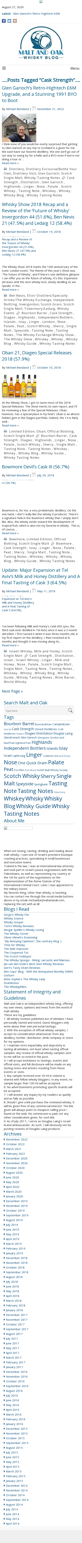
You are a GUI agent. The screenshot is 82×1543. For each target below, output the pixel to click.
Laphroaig (18, 755)
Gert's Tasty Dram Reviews (22, 968)
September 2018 (17, 1272)
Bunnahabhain (43, 724)
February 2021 (15, 1153)
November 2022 (17, 1139)
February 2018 (15, 1305)
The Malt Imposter (16, 949)
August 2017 (14, 1334)
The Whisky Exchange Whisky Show (45, 335)
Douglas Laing (63, 733)
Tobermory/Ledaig (39, 308)
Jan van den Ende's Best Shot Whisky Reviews (34, 964)
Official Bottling (60, 431)
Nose (41, 186)
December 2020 (16, 1158)
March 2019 (14, 1244)
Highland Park (23, 743)
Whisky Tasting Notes (42, 177)
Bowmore (17, 539)
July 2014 (12, 1509)
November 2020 (17, 1163)
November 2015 (17, 1433)
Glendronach (12, 737)
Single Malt (65, 444)
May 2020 (12, 1182)
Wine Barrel (64, 677)
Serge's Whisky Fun (16, 914)
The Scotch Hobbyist (17, 956)
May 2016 (12, 1405)
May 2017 (12, 1348)
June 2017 (12, 1343)
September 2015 (17, 1443)
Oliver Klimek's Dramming (20, 937)
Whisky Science (13, 918)
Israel (8, 660)
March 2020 (14, 1191)
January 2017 (14, 1367)
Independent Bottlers (55, 317)
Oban (40, 431)
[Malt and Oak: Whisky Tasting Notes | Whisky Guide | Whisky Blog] (41, 43)
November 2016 (17, 1376)
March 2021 (14, 1149)
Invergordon (29, 304)
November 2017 (17, 1319)
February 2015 (15, 1476)
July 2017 (12, 1338)
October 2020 (15, 1168)
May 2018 (12, 1291)
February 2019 (15, 1248)
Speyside (21, 330)
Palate (53, 186)
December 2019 (16, 1201)
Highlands (12, 186)
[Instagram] (15, 21)
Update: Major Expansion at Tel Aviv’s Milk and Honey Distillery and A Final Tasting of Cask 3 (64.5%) (41, 576)
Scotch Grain (51, 304)
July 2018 (12, 1281)
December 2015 (16, 1429)
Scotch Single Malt (19, 435)
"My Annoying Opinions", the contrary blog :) (32, 941)
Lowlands (48, 755)
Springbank (41, 784)
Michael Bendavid (17, 109)
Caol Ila (7, 729)
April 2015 (12, 1466)
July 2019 (12, 1225)
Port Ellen (19, 770)
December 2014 (16, 1485)
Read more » (10, 163)
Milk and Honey (47, 651)
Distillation (30, 182)
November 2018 (17, 1263)
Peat (20, 326)
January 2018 (14, 1310)
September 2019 (17, 1215)
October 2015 (15, 1438)
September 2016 (17, 1386)
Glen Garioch (48, 173)
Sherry (58, 326)
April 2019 (12, 1239)
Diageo (9, 317)
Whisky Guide (25, 343)
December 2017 (16, 1315)
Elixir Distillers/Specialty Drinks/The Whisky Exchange (36, 297)
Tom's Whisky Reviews (19, 926)
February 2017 (15, 1362)
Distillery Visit (24, 173)
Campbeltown (61, 724)
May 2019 (12, 1234)
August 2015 (14, 1447)
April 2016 (12, 1410)
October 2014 (15, 1495)
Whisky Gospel (13, 922)
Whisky (65, 191)
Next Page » (12, 691)
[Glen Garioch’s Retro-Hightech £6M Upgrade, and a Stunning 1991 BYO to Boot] (41, 128)
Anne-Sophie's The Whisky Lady (24, 979)
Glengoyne (43, 737)
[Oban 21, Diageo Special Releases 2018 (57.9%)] (41, 386)
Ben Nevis (17, 295)
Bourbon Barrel (34, 313)
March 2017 (14, 1357)
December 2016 (16, 1372)
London (48, 321)
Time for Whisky (14, 945)
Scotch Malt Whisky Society (52, 770)
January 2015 (14, 1481)
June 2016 (12, 1400)
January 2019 (14, 1253)
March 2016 (14, 1414)
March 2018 (14, 1300)
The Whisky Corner (16, 933)
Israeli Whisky (20, 651)
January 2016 (14, 1424)
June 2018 (12, 1286)
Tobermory (59, 792)
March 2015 (14, 1471)
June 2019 (12, 1229)
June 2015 (12, 1457)
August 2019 (14, 1220)
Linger (29, 186)
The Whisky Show (18, 339)
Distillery (16, 169)
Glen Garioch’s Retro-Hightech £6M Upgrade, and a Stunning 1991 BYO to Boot (39, 94)
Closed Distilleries (46, 729)
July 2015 (12, 1452)
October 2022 (15, 1144)
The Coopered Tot (16, 952)
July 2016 (12, 1395)
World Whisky (15, 681)
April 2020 (12, 1187)
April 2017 (12, 1353)
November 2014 (17, 1490)
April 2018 (12, 1296)
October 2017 (15, 1324)
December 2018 (16, 1258)
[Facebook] (4, 21)
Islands (10, 321)
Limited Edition (22, 431)
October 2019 (15, 1210)
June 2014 (12, 1514)
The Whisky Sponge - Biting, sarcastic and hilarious (37, 960)
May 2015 (12, 1462)
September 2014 (17, 1500)
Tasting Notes (39, 449)
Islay (22, 321)
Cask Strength (61, 313)
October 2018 (15, 1267)
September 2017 (17, 1329)
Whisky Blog (14, 195)
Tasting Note (29, 191)
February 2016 (15, 1419)
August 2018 (14, 1277)
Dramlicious (11, 983)
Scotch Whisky (38, 326)
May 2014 (12, 1519)
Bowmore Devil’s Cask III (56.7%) (35, 466)
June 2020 (12, 1177)
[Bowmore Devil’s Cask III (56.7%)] (41, 494)
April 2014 (12, 1523)
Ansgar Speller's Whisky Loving (24, 930)
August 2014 (14, 1504)
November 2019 (17, 1206)
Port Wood (30, 770)
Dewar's (20, 733)
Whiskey (49, 191)
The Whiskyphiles (15, 987)
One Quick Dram (32, 762)
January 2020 (14, 1196)
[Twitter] (9, 21)
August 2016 (14, 1391)
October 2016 (15, 1381)
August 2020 (14, 1172)
